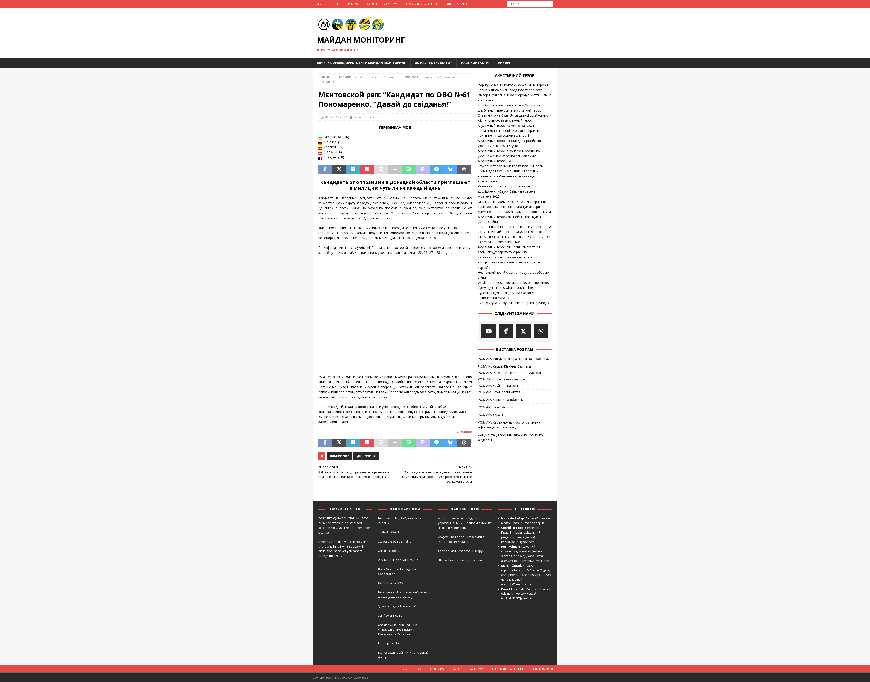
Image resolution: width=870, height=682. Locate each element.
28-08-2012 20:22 (336, 117)
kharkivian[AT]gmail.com (517, 542)
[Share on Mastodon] (423, 169)
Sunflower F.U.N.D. (390, 615)
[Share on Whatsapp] (409, 169)
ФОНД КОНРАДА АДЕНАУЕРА (398, 560)
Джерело (464, 431)
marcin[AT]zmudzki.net (516, 584)
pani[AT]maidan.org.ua (529, 523)
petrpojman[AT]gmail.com (531, 561)
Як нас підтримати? (433, 62)
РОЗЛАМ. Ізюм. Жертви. (496, 407)
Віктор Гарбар (363, 117)
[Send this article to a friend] (381, 169)
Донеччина (366, 456)
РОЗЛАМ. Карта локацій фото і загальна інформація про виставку (509, 424)
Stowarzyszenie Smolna (394, 541)
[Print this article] (395, 169)
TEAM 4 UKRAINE (389, 532)
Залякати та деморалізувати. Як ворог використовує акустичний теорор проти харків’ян (509, 262)
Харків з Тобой (388, 551)
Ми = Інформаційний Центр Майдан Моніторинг (361, 62)
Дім (319, 4)
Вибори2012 (339, 456)
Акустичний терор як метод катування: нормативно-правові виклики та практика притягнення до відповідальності (510, 130)
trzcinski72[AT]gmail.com (518, 598)
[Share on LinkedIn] (353, 169)
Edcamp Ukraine (389, 643)
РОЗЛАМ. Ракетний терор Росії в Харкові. (509, 373)
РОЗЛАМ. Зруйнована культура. (502, 379)
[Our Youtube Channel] (488, 331)
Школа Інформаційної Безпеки (460, 560)
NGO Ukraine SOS (390, 583)
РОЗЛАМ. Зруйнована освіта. (500, 385)
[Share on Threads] (464, 169)
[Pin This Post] (367, 169)
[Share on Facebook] (325, 169)
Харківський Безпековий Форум (461, 551)
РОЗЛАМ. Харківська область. (501, 399)
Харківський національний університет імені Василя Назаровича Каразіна (397, 629)
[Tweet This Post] (339, 169)
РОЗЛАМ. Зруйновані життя (499, 392)
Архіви (504, 62)
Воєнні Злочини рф (344, 4)
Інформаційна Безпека (421, 4)
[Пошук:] (530, 3)
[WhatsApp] (541, 331)
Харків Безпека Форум (382, 4)
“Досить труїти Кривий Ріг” (397, 606)
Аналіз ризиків (457, 4)
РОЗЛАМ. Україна (491, 414)
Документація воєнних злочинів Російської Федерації (511, 437)
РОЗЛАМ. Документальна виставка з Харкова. (513, 359)
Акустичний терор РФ (494, 161)
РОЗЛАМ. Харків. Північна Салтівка (504, 366)
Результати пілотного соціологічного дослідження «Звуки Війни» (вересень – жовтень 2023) (508, 191)
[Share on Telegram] (436, 169)
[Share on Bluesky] (450, 169)
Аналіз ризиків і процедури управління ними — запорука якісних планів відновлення (465, 523)
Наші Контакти (475, 62)
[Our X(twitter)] (523, 331)
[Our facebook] (506, 331)
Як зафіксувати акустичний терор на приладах (513, 303)
